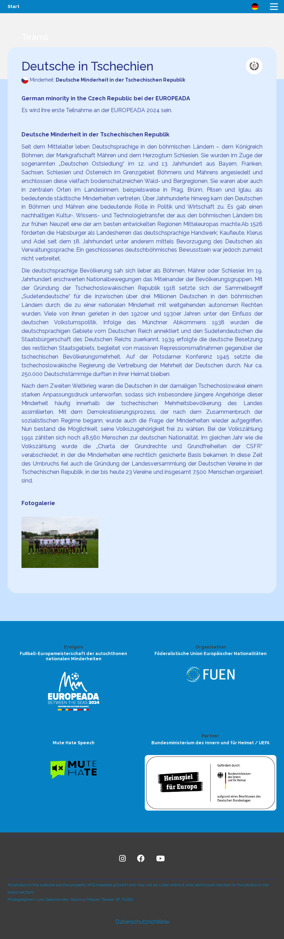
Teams (34, 37)
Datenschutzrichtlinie (142, 922)
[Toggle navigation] (274, 6)
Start (13, 6)
